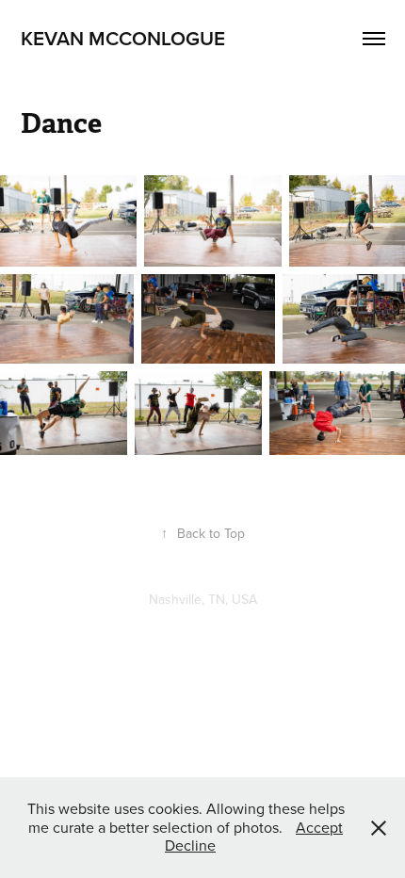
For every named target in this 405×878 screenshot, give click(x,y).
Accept (319, 827)
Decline (190, 845)
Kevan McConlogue (123, 38)
